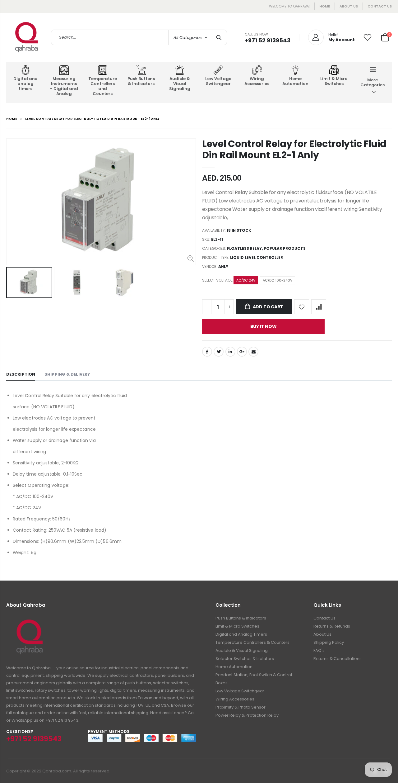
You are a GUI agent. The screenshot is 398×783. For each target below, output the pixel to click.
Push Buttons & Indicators (240, 618)
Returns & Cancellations (337, 659)
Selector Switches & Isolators (244, 659)
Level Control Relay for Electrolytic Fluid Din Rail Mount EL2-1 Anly (294, 149)
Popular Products (285, 248)
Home (324, 6)
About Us (322, 634)
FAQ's (319, 650)
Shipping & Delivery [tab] (67, 374)
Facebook (207, 352)
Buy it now (263, 326)
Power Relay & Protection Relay (247, 715)
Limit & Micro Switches (237, 626)
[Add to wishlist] (301, 306)
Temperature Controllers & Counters (252, 642)
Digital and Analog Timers (241, 634)
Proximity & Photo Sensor (240, 707)
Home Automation (233, 667)
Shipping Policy (328, 642)
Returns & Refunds (331, 626)
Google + (242, 352)
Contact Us (380, 6)
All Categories (188, 37)
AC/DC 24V (245, 280)
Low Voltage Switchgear (239, 691)
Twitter (219, 352)
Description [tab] (20, 374)
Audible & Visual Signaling (241, 650)
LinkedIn (230, 352)
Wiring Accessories (234, 699)
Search (219, 37)
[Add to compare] (318, 306)
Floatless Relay (244, 248)
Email (253, 352)
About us (349, 6)
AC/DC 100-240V (277, 280)
